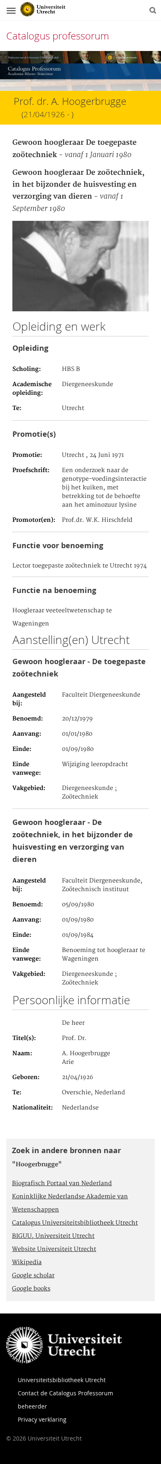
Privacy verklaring (42, 1419)
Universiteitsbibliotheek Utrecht (62, 1380)
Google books (31, 1289)
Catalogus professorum (57, 35)
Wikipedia (27, 1262)
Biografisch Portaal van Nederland (62, 1183)
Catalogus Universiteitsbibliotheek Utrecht (75, 1223)
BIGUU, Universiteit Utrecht (53, 1236)
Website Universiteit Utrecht (54, 1249)
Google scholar (33, 1275)
